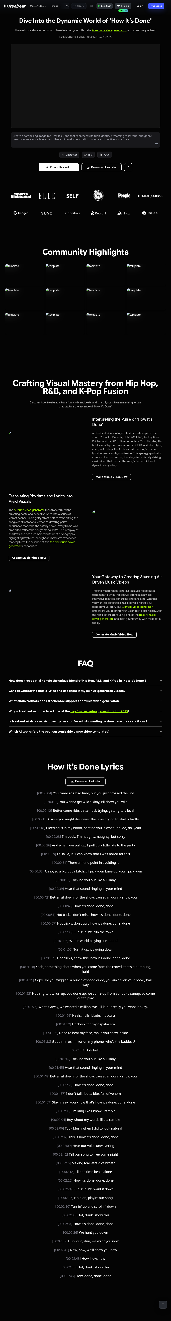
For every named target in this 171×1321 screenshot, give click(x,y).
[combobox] (92, 6)
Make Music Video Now (111, 477)
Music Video (37, 6)
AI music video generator (109, 30)
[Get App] (163, 1305)
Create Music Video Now (29, 558)
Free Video (156, 6)
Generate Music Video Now (114, 634)
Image (54, 6)
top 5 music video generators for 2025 (99, 711)
